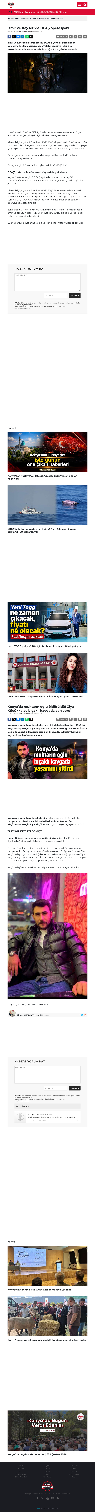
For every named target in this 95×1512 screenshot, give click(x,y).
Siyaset (47, 1466)
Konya (74, 1468)
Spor (21, 1471)
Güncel (25, 18)
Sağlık (47, 1471)
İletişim (47, 1494)
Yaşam (74, 1477)
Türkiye (21, 1468)
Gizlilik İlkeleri (56, 1494)
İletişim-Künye (38, 1494)
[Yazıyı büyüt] (71, 36)
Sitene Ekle (66, 1494)
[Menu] (79, 5)
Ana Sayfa (14, 18)
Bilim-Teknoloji (21, 1477)
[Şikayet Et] (77, 1120)
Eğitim (74, 1471)
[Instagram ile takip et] (84, 1015)
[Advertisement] (47, 111)
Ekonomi (74, 1466)
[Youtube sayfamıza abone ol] (47, 1498)
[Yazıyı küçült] (75, 36)
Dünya (47, 1474)
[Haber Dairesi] (11, 4)
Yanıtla (32, 1120)
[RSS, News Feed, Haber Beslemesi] (57, 1498)
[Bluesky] (18, 36)
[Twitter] (14, 36)
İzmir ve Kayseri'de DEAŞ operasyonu (47, 18)
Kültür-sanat (74, 1474)
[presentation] (9, 12)
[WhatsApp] (27, 36)
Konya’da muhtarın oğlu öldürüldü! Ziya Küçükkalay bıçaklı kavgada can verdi (42, 12)
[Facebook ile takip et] (79, 1015)
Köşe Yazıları (47, 1477)
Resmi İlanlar (21, 1474)
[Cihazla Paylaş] (31, 36)
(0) (39, 1120)
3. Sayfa (47, 1468)
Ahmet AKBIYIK (24, 1015)
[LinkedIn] (22, 36)
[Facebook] (9, 36)
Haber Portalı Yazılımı (49, 1508)
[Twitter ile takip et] (82, 1015)
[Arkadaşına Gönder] (80, 36)
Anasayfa (28, 1494)
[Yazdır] (85, 36)
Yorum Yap (63, 36)
